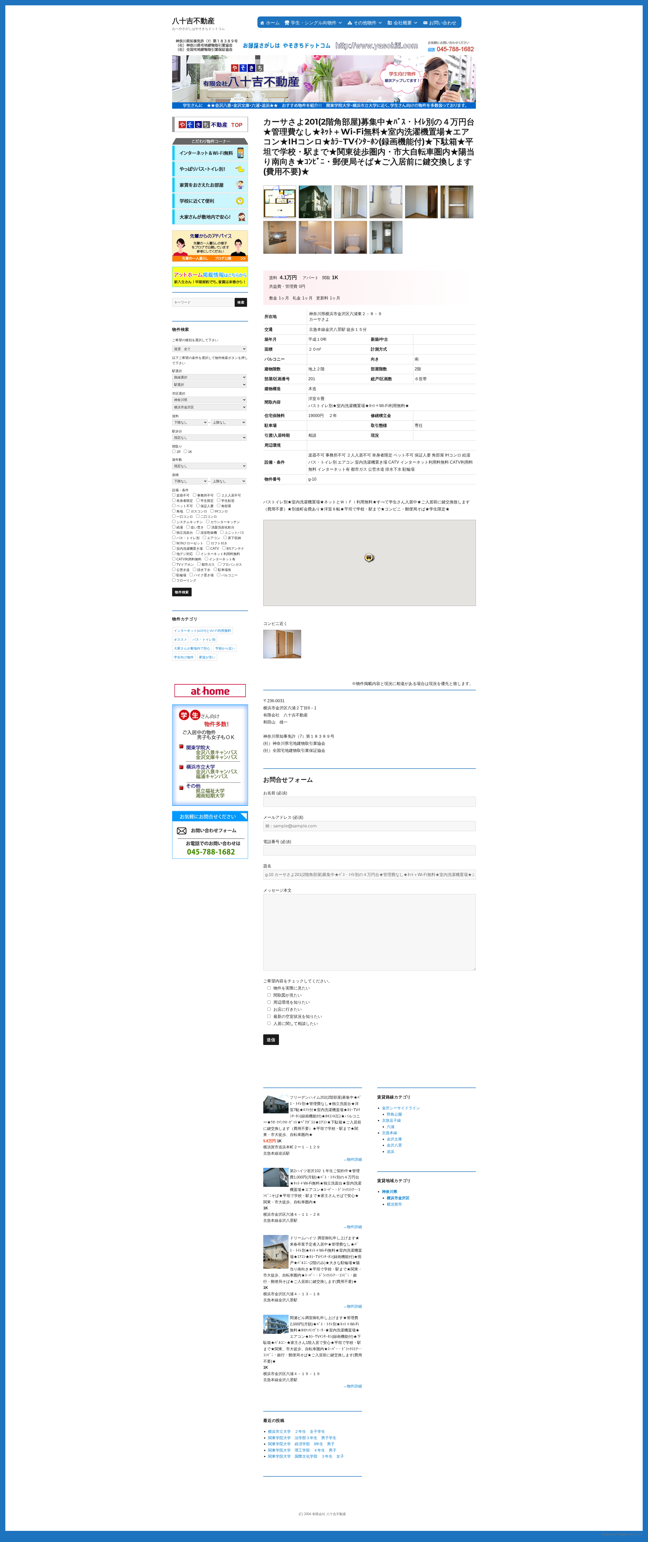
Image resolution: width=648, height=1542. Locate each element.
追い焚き (197, 527)
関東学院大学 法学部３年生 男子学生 (302, 1438)
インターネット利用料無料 (220, 554)
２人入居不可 (231, 495)
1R (178, 452)
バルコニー (229, 575)
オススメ (180, 639)
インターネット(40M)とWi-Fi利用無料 (202, 631)
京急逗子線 (391, 1120)
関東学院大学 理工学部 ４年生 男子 (302, 1450)
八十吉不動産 (193, 20)
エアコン (213, 538)
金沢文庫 (394, 1139)
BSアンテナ (235, 548)
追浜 (390, 1151)
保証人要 (207, 506)
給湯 (179, 527)
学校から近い (225, 648)
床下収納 (234, 538)
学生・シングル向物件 (313, 22)
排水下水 (203, 570)
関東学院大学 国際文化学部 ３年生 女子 (306, 1456)
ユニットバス (234, 533)
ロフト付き (219, 543)
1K (190, 452)
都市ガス (208, 564)
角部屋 (226, 506)
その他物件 (365, 22)
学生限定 (207, 501)
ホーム (273, 22)
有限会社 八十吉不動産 (329, 1514)
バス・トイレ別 (187, 538)
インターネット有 (222, 559)
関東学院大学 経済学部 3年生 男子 (301, 1444)
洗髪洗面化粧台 (222, 527)
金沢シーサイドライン (401, 1108)
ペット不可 (184, 506)
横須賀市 (394, 1204)
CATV (214, 548)
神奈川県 (389, 1191)
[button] (369, 558)
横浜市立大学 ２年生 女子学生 (296, 1431)
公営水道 (183, 570)
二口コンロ (208, 517)
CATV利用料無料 (188, 559)
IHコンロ (221, 511)
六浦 (390, 1127)
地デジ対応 (184, 554)
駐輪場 (181, 575)
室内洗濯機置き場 (189, 548)
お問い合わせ (442, 22)
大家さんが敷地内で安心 (192, 648)
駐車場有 (224, 570)
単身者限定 (184, 501)
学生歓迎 (227, 501)
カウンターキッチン (225, 522)
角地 (179, 511)
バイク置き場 (204, 575)
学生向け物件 (184, 657)
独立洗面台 (184, 533)
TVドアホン (185, 564)
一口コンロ (184, 517)
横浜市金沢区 (398, 1198)
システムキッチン (189, 522)
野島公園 (394, 1114)
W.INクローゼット (189, 543)
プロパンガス (232, 564)
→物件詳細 (352, 1159)
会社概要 (403, 22)
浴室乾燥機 (208, 533)
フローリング (186, 580)
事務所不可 (205, 495)
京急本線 (389, 1133)
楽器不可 (183, 495)
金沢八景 (394, 1145)
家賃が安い (207, 657)
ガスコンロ (199, 511)
